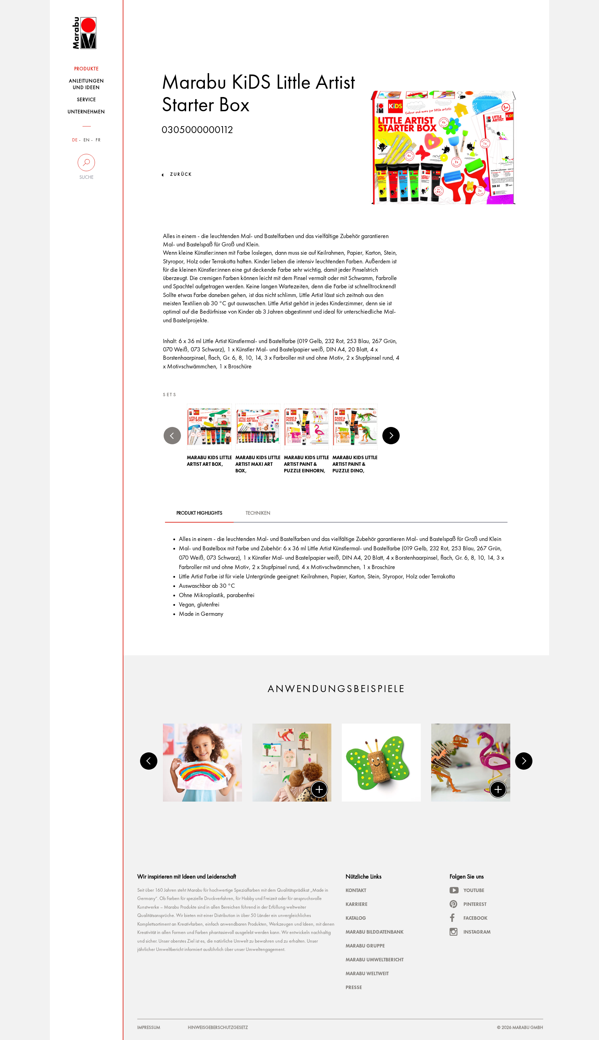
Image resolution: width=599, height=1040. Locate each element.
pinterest (474, 904)
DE (75, 140)
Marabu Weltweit (367, 973)
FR (98, 140)
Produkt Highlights (199, 513)
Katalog (356, 918)
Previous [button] (172, 435)
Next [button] (391, 435)
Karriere (356, 904)
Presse (354, 987)
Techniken (258, 513)
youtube (473, 890)
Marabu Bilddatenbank (374, 932)
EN (87, 140)
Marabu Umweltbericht (374, 959)
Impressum (148, 1027)
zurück (181, 174)
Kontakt (356, 890)
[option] (209, 437)
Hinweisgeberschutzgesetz (218, 1027)
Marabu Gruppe (365, 946)
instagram (477, 931)
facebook (475, 918)
